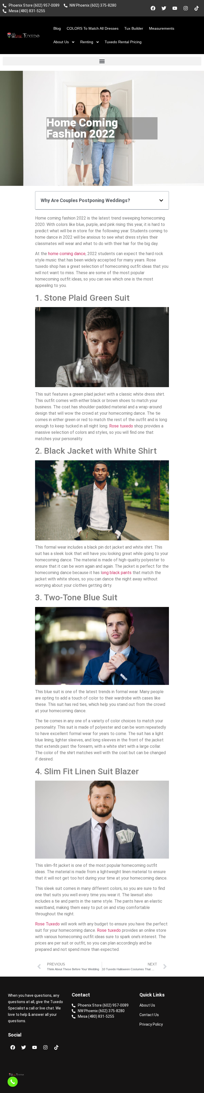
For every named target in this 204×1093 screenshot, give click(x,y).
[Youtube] (175, 8)
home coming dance (67, 253)
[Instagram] (185, 8)
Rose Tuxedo (47, 923)
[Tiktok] (196, 8)
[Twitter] (164, 8)
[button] (102, 61)
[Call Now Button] (12, 1082)
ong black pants (116, 572)
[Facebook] (153, 8)
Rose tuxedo (121, 426)
